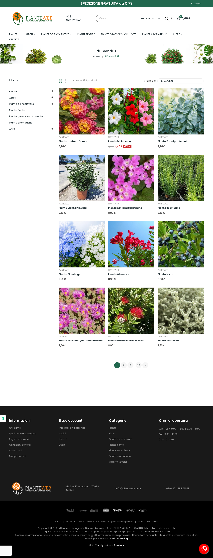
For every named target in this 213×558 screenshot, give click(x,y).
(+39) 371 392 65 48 (177, 488)
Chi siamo (15, 428)
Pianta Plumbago (70, 274)
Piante (13, 91)
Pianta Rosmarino (169, 208)
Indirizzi (63, 439)
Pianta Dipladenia (119, 141)
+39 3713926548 (74, 18)
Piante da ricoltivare (21, 104)
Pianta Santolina (168, 340)
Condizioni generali (20, 444)
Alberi (12, 97)
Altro (12, 128)
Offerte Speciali (118, 461)
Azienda (59, 522)
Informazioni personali (72, 428)
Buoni (62, 444)
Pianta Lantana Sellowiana (125, 208)
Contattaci (15, 450)
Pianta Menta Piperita (73, 208)
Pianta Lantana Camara (74, 141)
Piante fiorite (17, 110)
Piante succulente (119, 450)
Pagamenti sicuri (19, 439)
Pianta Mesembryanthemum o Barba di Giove (82, 340)
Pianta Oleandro (118, 274)
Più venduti (180, 81)
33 (138, 365)
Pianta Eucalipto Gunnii (172, 141)
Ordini (62, 433)
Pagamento (118, 522)
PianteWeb (64, 137)
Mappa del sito (17, 456)
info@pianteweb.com (128, 488)
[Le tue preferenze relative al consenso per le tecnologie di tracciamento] (3, 418)
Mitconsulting (120, 538)
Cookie (140, 522)
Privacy (130, 522)
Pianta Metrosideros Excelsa (126, 340)
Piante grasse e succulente (26, 116)
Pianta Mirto (165, 274)
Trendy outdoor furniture (109, 545)
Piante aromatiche (20, 122)
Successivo (145, 365)
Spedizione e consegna (22, 433)
